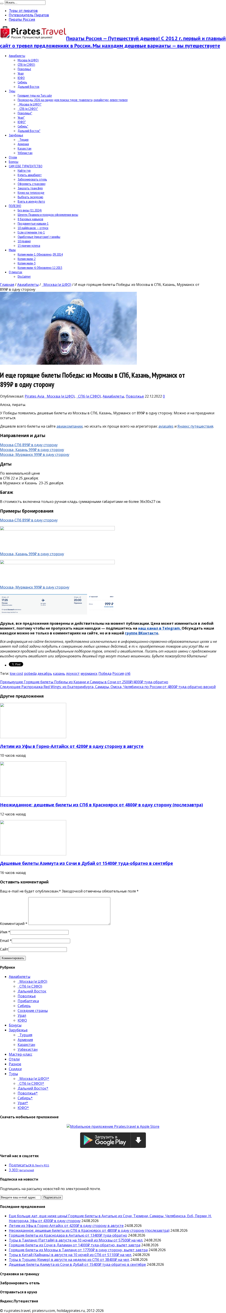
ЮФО (21, 77)
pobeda (30, 673)
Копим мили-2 (27, 259)
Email (4, 940)
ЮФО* (22, 122)
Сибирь (22, 82)
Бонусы (13, 161)
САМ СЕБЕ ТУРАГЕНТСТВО (25, 166)
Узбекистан (25, 153)
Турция (23, 139)
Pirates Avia (35, 396)
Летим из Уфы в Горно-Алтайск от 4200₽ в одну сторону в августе (71, 746)
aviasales (165, 426)
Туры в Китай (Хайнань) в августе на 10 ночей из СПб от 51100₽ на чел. (70, 1254)
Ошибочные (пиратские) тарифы (39, 236)
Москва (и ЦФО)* (29, 104)
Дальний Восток (28, 86)
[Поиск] (2, 3)
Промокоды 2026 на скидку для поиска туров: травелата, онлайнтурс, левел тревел (73, 100)
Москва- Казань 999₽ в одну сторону (32, 449)
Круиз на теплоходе (31, 192)
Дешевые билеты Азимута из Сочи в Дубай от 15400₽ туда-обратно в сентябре (86, 863)
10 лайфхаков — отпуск (33, 228)
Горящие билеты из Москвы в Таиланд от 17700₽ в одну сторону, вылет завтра (78, 1249)
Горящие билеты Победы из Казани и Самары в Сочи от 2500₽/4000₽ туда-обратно (84, 681)
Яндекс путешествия (195, 426)
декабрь (45, 673)
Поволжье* (25, 113)
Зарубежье (16, 135)
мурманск (89, 673)
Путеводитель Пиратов (29, 15)
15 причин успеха (29, 245)
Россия (118, 673)
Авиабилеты (17, 55)
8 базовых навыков (30, 219)
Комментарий (13, 923)
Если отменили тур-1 (31, 232)
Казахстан (24, 148)
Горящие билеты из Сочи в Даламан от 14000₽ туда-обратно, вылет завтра (74, 1245)
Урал (21, 73)
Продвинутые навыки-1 (33, 223)
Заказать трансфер (30, 188)
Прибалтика (28, 1000)
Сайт (4, 949)
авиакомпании (69, 426)
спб (127, 673)
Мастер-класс (20, 1054)
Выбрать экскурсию (30, 197)
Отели (13, 157)
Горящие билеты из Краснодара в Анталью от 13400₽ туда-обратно (68, 1235)
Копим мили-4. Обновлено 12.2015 (40, 267)
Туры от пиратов (23, 10)
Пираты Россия (22, 19)
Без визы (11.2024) (30, 210)
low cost (16, 673)
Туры (12, 91)
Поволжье (24, 69)
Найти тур (24, 170)
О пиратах (15, 272)
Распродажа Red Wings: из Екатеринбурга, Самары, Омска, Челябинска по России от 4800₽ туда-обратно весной (108, 686)
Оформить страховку (31, 183)
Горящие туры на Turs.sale (35, 95)
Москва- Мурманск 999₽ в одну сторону (34, 454)
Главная (7, 284)
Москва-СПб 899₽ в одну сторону (29, 444)
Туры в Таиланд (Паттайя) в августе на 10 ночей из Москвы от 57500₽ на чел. (76, 1240)
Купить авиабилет (30, 175)
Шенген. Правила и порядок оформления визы (48, 214)
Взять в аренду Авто (31, 201)
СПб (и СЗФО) (26, 64)
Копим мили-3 (27, 263)
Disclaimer (24, 276)
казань (59, 673)
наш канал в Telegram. (160, 628)
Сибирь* (23, 126)
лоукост (73, 673)
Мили (12, 250)
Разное (15, 1064)
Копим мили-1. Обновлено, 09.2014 (40, 254)
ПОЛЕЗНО (15, 206)
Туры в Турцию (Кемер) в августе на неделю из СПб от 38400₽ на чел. (69, 1259)
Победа (104, 673)
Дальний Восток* (29, 130)
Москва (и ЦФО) (28, 60)
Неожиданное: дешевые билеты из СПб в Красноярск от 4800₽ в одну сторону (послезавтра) (101, 804)
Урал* (21, 117)
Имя (3, 932)
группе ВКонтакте (141, 633)
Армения (23, 144)
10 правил (24, 241)
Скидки (15, 1068)
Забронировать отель (32, 179)
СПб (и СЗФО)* (28, 108)
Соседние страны (33, 1010)
